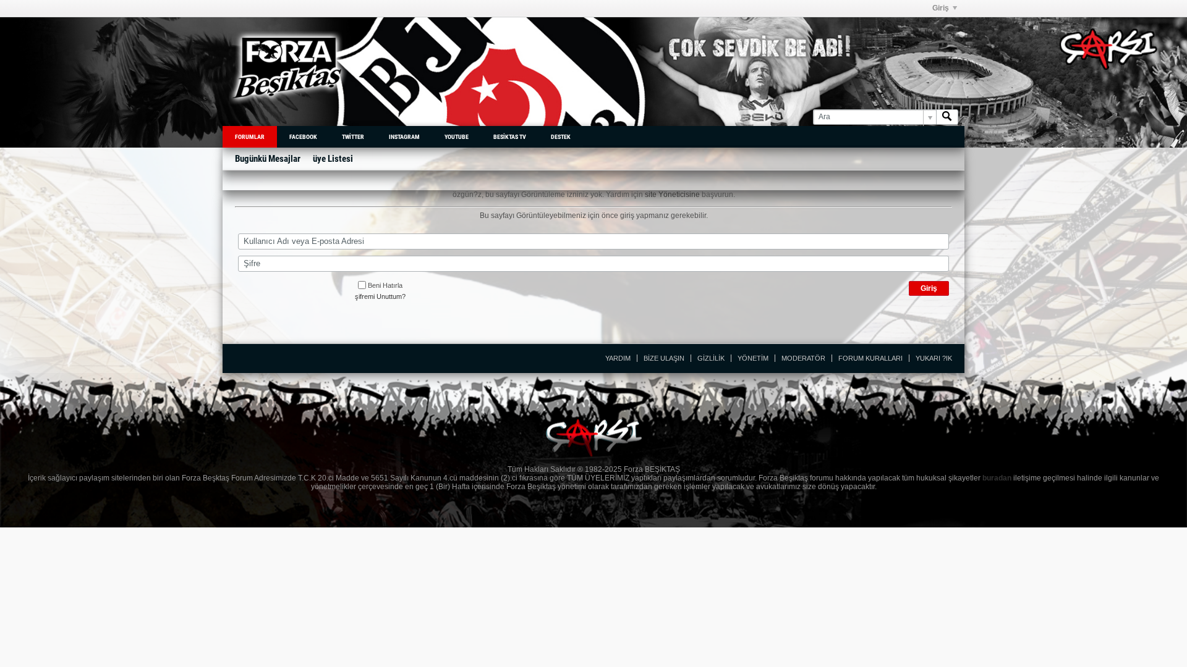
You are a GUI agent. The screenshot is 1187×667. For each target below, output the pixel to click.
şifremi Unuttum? (380, 296)
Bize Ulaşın (664, 358)
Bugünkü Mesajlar (267, 158)
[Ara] (947, 117)
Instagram (404, 136)
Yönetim (753, 358)
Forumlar (250, 136)
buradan (996, 478)
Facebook (303, 136)
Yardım (618, 358)
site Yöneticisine (672, 194)
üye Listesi (333, 158)
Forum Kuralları (870, 358)
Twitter (353, 136)
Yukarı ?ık (934, 358)
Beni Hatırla (385, 285)
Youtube (457, 136)
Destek (561, 136)
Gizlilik (711, 358)
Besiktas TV (509, 136)
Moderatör (803, 358)
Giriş (940, 8)
